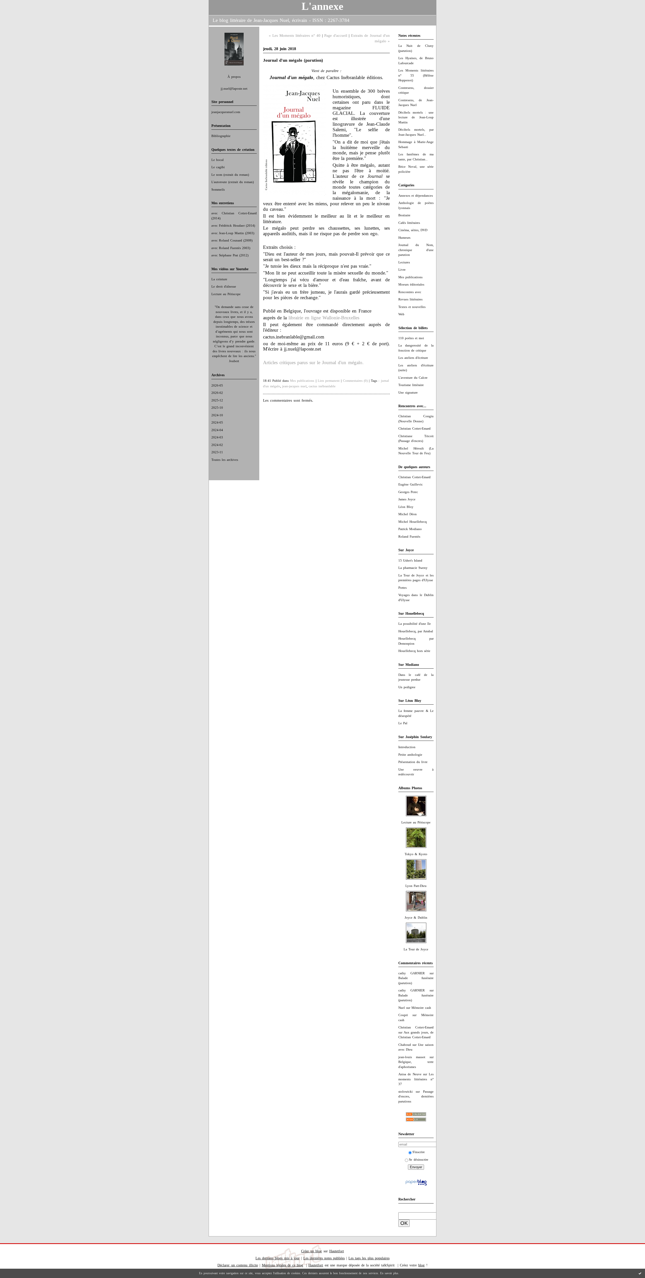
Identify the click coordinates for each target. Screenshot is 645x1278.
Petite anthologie (410, 754)
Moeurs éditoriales (411, 284)
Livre (402, 269)
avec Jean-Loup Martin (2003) (232, 233)
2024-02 (217, 445)
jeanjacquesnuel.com (225, 112)
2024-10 (217, 415)
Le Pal (402, 723)
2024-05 (217, 422)
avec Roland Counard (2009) (231, 240)
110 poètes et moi (411, 338)
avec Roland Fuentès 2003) (230, 248)
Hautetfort (336, 1251)
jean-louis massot (412, 1057)
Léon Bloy (405, 507)
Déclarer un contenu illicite (237, 1265)
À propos (234, 77)
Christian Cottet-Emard (414, 428)
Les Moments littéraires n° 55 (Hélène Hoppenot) (416, 75)
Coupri (403, 1015)
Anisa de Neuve (410, 1074)
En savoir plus (389, 1273)
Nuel (401, 1008)
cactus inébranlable (322, 386)
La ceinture (219, 279)
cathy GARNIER (411, 973)
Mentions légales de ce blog (282, 1265)
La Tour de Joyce (416, 949)
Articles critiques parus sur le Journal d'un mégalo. (313, 362)
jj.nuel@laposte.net (234, 88)
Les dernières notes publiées (324, 1258)
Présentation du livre (413, 762)
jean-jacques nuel (294, 386)
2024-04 (217, 430)
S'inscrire (418, 1152)
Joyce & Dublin (416, 917)
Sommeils (218, 189)
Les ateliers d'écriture (413, 358)
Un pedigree (406, 687)
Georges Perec (408, 492)
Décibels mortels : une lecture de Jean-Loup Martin (416, 117)
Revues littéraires (410, 299)
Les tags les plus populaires (368, 1258)
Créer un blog (311, 1251)
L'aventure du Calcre (413, 377)
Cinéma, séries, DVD (412, 230)
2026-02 (217, 393)
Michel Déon (407, 514)
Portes (402, 588)
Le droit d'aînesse (223, 286)
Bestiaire (404, 215)
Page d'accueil (335, 35)
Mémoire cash (421, 1008)
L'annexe (322, 6)
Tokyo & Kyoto (416, 854)
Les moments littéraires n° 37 (416, 1079)
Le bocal (217, 160)
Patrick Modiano (410, 529)
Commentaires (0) (355, 381)
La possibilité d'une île (414, 624)
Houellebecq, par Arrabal (415, 631)
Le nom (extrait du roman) (230, 175)
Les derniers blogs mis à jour (277, 1258)
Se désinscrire (418, 1159)
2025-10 (217, 407)
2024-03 (217, 437)
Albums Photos (410, 788)
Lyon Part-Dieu (416, 886)
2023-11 (217, 452)
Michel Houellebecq (412, 522)
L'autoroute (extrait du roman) (232, 182)
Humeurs (404, 237)
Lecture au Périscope (226, 294)
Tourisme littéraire (411, 385)
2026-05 (217, 385)
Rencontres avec (409, 292)
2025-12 (217, 400)
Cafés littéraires (409, 223)
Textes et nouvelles (412, 307)
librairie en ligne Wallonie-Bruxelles (323, 317)
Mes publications (410, 277)
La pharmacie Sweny (413, 568)
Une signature (408, 392)
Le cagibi (218, 167)
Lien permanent (329, 381)
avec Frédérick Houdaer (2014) (233, 225)
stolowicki (405, 1091)
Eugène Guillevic (410, 484)
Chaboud (404, 1045)
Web (401, 314)
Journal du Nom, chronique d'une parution (416, 250)
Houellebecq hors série (414, 651)
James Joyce (406, 499)
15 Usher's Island (410, 560)
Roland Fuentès (409, 536)
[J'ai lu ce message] (640, 1273)
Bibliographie (221, 136)
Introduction (406, 747)
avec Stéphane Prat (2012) (229, 255)
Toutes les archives (224, 460)
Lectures (404, 262)
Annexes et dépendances (415, 195)
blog (421, 1265)
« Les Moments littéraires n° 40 (294, 35)
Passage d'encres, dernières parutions (416, 1096)
